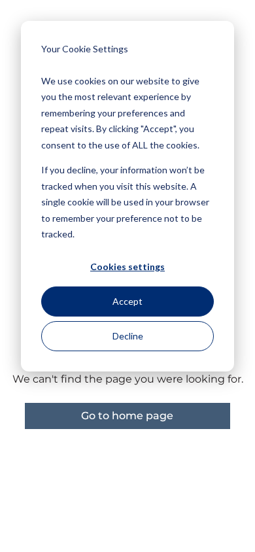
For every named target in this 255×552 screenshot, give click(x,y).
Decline (127, 335)
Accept (127, 301)
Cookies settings (127, 266)
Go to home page (127, 415)
